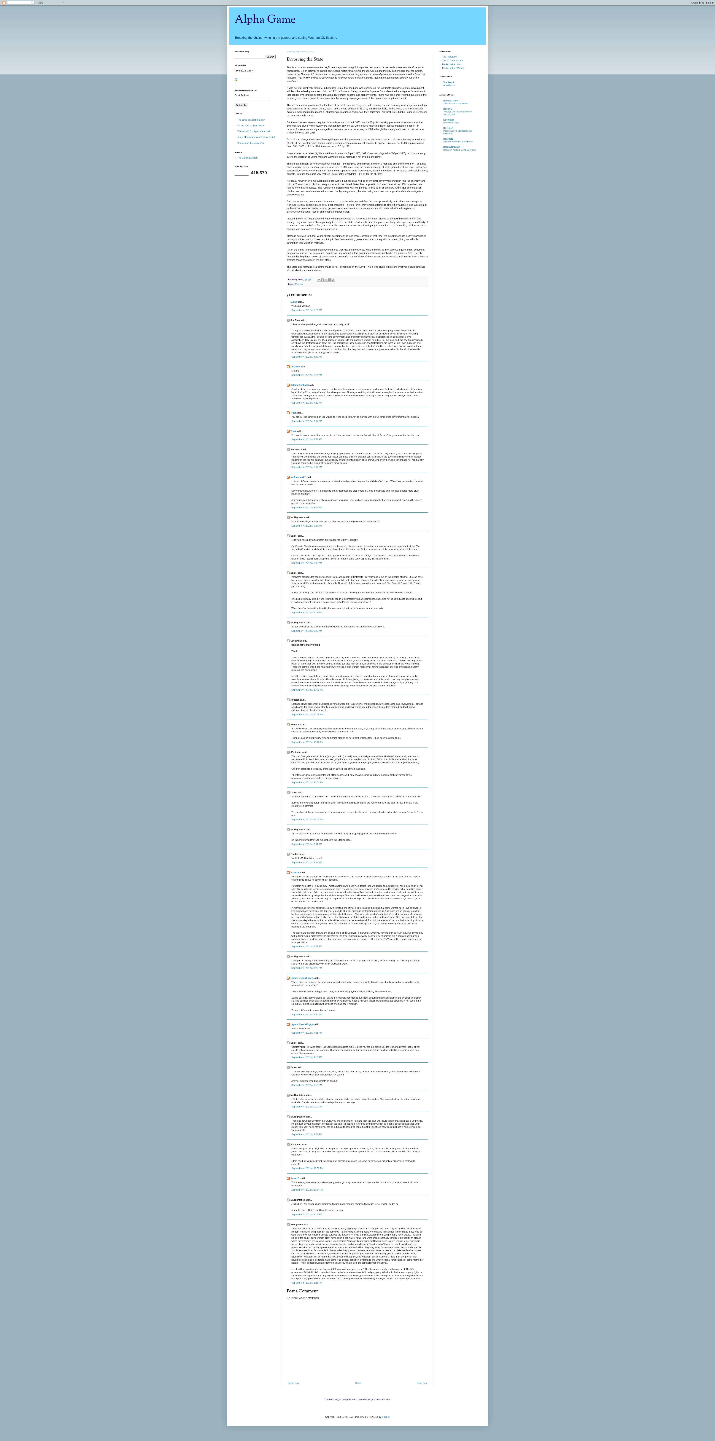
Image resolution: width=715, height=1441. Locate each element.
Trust (293, 413)
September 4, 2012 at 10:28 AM (307, 742)
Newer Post (293, 1383)
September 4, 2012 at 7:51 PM (306, 1033)
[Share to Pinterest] (333, 280)
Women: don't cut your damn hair (254, 131)
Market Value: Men (451, 64)
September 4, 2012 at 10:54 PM (307, 1190)
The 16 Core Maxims (452, 60)
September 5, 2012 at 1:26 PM (306, 1282)
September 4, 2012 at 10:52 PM (307, 1168)
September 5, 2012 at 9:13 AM (306, 1214)
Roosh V (447, 109)
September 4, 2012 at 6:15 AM (306, 310)
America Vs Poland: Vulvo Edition (458, 142)
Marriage (299, 284)
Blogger (385, 1417)
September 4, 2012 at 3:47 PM (306, 862)
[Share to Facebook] (329, 280)
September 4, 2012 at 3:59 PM (306, 946)
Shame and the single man (251, 143)
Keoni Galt (448, 120)
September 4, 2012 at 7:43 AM (306, 439)
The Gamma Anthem (247, 158)
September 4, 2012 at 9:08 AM (306, 563)
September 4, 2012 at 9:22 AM (306, 631)
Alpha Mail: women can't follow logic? (256, 137)
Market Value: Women (453, 68)
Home (358, 1383)
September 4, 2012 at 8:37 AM (306, 526)
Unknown (295, 366)
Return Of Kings (451, 147)
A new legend (449, 85)
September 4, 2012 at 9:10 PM (306, 1057)
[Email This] (319, 280)
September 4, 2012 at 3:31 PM (306, 844)
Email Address (242, 95)
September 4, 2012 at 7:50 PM (306, 1014)
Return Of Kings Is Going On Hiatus (459, 150)
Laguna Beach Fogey (301, 978)
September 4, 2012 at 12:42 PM (307, 819)
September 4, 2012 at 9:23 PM (306, 1134)
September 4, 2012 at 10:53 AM (307, 782)
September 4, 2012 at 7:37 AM (306, 421)
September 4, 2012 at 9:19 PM (306, 1106)
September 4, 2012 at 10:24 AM (307, 714)
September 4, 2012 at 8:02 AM (306, 467)
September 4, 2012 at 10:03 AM (307, 690)
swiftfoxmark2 (298, 477)
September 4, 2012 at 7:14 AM (306, 375)
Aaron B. (295, 872)
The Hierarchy (449, 56)
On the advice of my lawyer (251, 125)
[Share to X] (326, 280)
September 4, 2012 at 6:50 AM (306, 357)
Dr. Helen (448, 128)
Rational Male (450, 100)
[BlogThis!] (322, 280)
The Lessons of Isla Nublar (455, 103)
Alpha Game (265, 20)
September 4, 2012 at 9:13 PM (306, 1085)
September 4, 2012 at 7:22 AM (306, 402)
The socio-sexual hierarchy (251, 120)
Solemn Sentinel (299, 385)
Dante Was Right (451, 123)
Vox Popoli (448, 82)
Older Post (422, 1383)
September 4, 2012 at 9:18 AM (306, 612)
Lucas (293, 302)
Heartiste (448, 139)
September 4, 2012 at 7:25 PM (306, 968)
